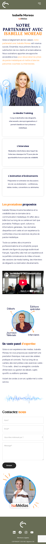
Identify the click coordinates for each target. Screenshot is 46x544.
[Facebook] (20, 532)
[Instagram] (26, 532)
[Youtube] (32, 532)
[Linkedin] (14, 532)
